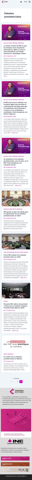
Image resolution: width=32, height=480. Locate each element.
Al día (5, 252)
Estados (6, 301)
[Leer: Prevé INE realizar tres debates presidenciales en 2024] (16, 241)
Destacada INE (10, 252)
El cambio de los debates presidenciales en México (13, 358)
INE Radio (15, 43)
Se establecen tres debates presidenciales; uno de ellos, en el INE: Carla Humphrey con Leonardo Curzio (16, 162)
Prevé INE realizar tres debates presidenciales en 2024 (15, 256)
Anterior (16, 378)
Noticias (26, 252)
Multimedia (21, 43)
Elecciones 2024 (8, 43)
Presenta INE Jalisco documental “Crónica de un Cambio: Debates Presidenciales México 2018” (15, 306)
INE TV (14, 209)
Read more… (15, 132)
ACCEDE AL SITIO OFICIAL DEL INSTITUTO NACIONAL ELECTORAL (14, 434)
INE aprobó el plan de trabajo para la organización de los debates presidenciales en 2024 (16, 214)
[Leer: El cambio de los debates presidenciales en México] (16, 343)
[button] (21, 1)
